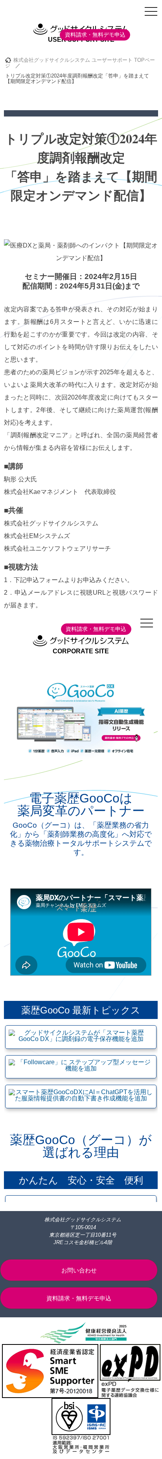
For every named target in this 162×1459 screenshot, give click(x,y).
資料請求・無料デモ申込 (95, 34)
